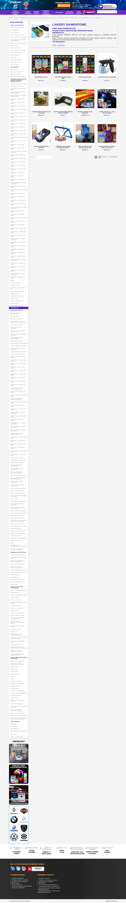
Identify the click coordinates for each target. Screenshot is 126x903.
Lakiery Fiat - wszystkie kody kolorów (17, 145)
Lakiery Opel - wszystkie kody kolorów (17, 225)
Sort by (33, 157)
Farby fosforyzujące (15, 32)
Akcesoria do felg (14, 298)
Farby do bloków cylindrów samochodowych (16, 338)
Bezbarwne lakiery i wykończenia (18, 552)
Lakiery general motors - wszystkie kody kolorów (18, 152)
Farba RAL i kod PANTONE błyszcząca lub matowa (16, 549)
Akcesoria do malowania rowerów (18, 513)
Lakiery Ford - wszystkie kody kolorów (17, 148)
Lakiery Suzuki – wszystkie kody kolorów (17, 444)
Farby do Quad (14, 499)
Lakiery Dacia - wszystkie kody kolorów (17, 127)
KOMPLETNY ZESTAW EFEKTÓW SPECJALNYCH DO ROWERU (18, 521)
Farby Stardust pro (14, 728)
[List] (99, 157)
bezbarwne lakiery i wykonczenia (46, 12)
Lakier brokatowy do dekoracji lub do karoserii (41, 112)
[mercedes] (23, 820)
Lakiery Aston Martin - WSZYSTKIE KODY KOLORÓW (18, 96)
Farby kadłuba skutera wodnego (18, 501)
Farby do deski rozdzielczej (16, 341)
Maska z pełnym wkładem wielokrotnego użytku (85, 147)
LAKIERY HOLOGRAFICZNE (17, 27)
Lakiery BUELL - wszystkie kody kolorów (17, 371)
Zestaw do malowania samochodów (18, 83)
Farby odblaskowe (14, 577)
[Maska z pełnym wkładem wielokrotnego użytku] (85, 133)
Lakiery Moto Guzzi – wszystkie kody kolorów (17, 427)
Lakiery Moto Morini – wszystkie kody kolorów (17, 423)
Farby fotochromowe (15, 55)
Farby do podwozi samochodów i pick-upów (18, 335)
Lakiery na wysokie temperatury (17, 572)
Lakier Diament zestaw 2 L (41, 77)
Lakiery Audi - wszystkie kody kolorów (17, 99)
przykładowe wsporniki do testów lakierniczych (18, 707)
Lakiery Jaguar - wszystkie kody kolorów (17, 169)
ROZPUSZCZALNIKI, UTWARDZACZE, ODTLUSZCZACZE (18, 546)
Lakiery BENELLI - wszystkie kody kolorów (18, 360)
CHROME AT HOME (15, 74)
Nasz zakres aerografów (16, 681)
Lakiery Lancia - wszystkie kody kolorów (17, 187)
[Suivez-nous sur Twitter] (18, 868)
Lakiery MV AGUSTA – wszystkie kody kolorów (18, 430)
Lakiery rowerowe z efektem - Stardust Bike (17, 504)
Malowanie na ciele (14, 610)
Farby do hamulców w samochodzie (18, 343)
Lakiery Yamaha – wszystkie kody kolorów (18, 455)
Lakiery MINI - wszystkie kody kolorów (17, 215)
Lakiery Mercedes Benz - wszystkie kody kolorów (18, 208)
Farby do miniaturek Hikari (16, 644)
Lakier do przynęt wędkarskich (17, 612)
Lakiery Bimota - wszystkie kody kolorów (18, 364)
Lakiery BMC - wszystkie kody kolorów (17, 103)
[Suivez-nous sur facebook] (13, 868)
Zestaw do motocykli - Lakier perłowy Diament (106, 112)
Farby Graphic (13, 723)
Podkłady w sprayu (14, 285)
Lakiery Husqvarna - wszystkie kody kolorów (18, 395)
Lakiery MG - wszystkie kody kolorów (17, 211)
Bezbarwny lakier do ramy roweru (18, 510)
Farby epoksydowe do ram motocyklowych (16, 465)
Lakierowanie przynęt (15, 629)
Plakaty (12, 676)
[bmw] (13, 820)
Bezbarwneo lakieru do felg (16, 296)
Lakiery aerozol (14, 584)
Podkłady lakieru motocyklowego (18, 460)
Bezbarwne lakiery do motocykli (17, 488)
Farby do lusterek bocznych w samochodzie (17, 349)
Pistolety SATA (13, 669)
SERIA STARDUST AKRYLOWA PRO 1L (18, 732)
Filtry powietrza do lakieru (16, 703)
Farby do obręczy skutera (16, 535)
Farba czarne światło (15, 62)
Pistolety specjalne (14, 674)
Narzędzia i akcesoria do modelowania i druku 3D (16, 651)
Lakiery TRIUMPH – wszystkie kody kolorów (18, 451)
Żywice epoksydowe (15, 605)
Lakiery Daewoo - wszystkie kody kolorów (18, 131)
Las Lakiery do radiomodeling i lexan (17, 641)
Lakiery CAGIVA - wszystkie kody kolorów (18, 374)
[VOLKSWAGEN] (13, 837)
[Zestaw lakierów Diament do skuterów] (41, 133)
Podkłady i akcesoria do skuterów (18, 533)
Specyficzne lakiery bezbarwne (17, 579)
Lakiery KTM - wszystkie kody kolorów (17, 406)
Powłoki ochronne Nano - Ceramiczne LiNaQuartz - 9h (17, 567)
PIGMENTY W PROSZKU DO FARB (18, 595)
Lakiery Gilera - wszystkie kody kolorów (17, 385)
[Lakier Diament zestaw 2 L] (41, 64)
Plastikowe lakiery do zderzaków (18, 345)
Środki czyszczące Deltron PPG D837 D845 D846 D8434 (17, 561)
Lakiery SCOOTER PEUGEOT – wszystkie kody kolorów (17, 434)
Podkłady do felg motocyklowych (18, 475)
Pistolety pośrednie (14, 666)
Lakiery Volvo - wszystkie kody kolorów (17, 277)
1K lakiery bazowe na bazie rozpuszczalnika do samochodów (18, 322)
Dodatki (12, 542)
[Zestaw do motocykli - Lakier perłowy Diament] (107, 99)
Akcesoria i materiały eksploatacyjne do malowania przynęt (17, 622)
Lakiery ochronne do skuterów (17, 523)
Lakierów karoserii (36, 12)
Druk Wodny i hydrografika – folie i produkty (18, 603)
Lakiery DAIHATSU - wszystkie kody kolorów (18, 138)
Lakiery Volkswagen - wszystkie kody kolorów (17, 274)
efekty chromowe (28, 12)
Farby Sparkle (13, 726)
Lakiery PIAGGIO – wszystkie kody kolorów (18, 437)
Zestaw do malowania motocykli (18, 351)
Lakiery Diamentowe (16, 310)
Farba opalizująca (14, 316)
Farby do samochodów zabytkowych (15, 328)
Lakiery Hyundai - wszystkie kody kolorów (18, 159)
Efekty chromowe (14, 67)
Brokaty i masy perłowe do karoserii (18, 590)
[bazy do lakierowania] (18, 774)
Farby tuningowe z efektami (17, 305)
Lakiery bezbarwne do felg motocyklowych (16, 482)
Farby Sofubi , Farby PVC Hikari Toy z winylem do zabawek (18, 638)
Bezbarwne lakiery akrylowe (17, 581)
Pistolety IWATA (14, 671)
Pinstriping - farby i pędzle (16, 608)
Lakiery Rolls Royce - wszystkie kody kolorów (17, 239)
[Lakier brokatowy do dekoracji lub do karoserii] (41, 99)
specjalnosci (59, 12)
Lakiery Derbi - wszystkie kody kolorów (17, 378)
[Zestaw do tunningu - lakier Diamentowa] (85, 99)
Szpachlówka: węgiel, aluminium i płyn (18, 288)
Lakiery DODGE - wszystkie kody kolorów (18, 134)
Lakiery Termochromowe (16, 52)
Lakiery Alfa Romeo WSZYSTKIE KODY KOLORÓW (17, 92)
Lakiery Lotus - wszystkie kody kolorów (17, 197)
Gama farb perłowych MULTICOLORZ (15, 313)
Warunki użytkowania (18, 887)
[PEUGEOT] (23, 828)
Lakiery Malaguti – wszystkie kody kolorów (18, 416)
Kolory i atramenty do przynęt (17, 615)
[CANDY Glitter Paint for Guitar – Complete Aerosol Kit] (107, 133)
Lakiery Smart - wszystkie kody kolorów (17, 257)
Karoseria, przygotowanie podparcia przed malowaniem (49, 888)
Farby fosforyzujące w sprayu (17, 34)
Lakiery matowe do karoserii (17, 564)
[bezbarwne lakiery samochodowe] (18, 794)
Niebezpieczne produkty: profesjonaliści (45, 882)
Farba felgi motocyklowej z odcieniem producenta (16, 472)
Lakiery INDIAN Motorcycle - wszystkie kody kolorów (17, 399)
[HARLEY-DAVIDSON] (23, 811)
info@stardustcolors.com (62, 8)
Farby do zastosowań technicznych (18, 570)
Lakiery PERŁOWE (14, 307)
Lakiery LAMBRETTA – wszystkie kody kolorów (18, 413)
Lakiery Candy (13, 45)
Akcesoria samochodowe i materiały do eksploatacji (18, 658)
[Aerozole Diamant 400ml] (85, 64)
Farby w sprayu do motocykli (17, 462)
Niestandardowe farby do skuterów (18, 526)
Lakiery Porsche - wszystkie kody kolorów (18, 232)
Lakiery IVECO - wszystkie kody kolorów (17, 166)
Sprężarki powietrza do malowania (18, 715)
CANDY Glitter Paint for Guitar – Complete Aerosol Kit (107, 147)
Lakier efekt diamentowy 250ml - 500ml (63, 77)
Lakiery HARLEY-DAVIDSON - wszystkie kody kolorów (17, 388)
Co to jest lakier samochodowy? (48, 884)
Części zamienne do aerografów (17, 690)
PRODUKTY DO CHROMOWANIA (18, 76)
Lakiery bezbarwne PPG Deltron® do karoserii (18, 558)
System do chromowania (16, 71)
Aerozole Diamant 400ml (85, 77)
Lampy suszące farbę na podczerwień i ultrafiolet (16, 710)
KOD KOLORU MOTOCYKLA (17, 354)
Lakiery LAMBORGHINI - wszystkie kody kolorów (18, 183)
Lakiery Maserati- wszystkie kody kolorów (18, 201)
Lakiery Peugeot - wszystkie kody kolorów (18, 229)
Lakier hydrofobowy (15, 574)
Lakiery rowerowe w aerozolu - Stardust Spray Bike (17, 508)
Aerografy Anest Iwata (15, 686)
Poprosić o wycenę (44, 878)
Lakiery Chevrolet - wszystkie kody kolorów (18, 117)
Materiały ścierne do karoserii (17, 661)
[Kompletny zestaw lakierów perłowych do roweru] (63, 133)
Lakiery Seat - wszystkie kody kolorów (17, 250)
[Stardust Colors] (19, 5)
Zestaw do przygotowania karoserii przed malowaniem (63, 112)
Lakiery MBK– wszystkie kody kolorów (17, 420)
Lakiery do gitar (14, 631)
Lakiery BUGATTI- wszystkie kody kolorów (18, 110)
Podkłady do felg (14, 293)
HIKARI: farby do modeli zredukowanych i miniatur (16, 634)
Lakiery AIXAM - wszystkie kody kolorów (17, 89)
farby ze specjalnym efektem (15, 12)
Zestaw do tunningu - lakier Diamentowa (85, 112)
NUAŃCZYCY (88, 12)
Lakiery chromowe (14, 69)
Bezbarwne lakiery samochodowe (18, 554)
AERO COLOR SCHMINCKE (16, 737)
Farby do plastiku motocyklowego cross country (18, 496)
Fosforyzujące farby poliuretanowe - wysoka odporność (18, 40)
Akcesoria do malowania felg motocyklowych (17, 485)
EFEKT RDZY (13, 57)
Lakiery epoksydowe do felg (17, 291)
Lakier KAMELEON (14, 30)
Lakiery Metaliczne (14, 303)
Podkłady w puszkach (15, 282)
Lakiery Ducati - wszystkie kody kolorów (17, 381)
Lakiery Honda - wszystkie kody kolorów (17, 155)
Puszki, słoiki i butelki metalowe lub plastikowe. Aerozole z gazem (18, 718)
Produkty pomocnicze (15, 540)
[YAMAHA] (13, 828)
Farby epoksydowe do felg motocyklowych (16, 469)
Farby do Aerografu (15, 721)
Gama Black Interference (16, 318)
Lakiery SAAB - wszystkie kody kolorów (17, 246)
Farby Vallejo (13, 734)
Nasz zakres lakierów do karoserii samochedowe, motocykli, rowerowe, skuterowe (18, 80)
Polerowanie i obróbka (15, 695)
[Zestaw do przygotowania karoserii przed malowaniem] (63, 99)
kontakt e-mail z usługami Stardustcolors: (18, 882)
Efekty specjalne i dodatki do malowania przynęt (17, 618)
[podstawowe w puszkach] (18, 753)
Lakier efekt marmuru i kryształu (18, 50)
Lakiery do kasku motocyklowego (18, 538)
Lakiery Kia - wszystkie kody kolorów (17, 176)
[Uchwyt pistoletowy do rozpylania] (107, 64)
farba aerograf (79, 12)
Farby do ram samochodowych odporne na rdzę (17, 331)
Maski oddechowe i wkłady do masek (17, 701)
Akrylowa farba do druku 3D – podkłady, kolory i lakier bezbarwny (18, 647)
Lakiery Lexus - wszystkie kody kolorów (17, 194)
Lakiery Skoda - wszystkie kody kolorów (17, 253)
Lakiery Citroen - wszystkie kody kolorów (18, 124)
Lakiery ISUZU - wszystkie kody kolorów (17, 162)
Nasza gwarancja (17, 884)
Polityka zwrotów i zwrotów (20, 880)
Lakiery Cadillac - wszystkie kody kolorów (18, 113)
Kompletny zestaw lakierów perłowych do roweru (63, 147)
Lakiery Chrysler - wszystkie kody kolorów (18, 120)
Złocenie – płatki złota (15, 599)
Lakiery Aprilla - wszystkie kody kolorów (17, 357)
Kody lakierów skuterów (16, 528)
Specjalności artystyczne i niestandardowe (16, 587)
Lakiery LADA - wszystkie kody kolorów (17, 180)
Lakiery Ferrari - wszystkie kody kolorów (17, 141)
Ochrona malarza (14, 697)
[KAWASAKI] (23, 837)
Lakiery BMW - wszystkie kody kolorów (17, 106)
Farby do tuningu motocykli (16, 457)
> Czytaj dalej (61, 45)
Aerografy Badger (14, 688)
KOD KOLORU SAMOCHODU (17, 86)
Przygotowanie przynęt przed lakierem (17, 626)
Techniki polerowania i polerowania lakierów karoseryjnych (48, 891)
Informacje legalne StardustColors (22, 886)
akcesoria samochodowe (69, 12)
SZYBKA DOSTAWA (18, 878)
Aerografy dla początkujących (17, 683)
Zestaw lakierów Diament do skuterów (41, 147)
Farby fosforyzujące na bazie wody (18, 37)
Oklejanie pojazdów (15, 597)
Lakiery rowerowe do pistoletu (17, 517)
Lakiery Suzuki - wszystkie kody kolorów (17, 267)
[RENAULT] (13, 811)
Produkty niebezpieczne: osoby (48, 880)
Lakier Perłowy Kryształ (15, 59)
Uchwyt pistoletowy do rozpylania (107, 77)
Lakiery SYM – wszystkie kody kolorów (17, 448)
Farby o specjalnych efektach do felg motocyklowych (18, 478)
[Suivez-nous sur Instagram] (24, 868)
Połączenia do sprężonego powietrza (18, 693)
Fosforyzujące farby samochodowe (18, 43)
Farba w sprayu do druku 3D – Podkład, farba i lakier (17, 654)
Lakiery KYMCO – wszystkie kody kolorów (18, 409)
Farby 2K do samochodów (16, 324)
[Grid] (96, 157)
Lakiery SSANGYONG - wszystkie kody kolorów (18, 260)
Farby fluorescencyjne (15, 47)
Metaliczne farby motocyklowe (17, 493)
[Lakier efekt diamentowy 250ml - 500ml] (63, 64)
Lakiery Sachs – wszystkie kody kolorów (17, 441)
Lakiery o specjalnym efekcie (17, 25)
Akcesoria (12, 678)
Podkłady (12, 280)
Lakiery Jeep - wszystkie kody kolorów (17, 173)
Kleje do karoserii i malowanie (17, 713)
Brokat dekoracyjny (14, 592)
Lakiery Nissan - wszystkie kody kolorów (17, 222)
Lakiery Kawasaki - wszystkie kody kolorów (18, 402)
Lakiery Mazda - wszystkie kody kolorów (17, 204)
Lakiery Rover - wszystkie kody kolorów (17, 243)
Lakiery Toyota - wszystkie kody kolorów (17, 271)
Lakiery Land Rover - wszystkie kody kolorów (18, 190)
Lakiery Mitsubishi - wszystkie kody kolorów (18, 218)
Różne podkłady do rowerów (17, 515)
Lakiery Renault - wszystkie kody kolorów (18, 236)
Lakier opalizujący (14, 64)
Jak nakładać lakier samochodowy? (49, 886)
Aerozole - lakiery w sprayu (16, 300)
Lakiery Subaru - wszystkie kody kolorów (17, 264)
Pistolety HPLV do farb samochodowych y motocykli (17, 664)
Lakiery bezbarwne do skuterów (17, 530)
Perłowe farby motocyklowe (17, 490)
